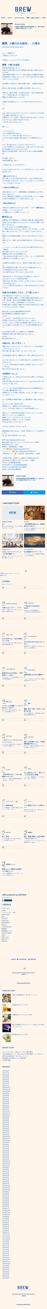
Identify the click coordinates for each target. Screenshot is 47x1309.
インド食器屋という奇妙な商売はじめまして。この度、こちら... (12, 808)
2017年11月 (6, 1237)
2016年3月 (5, 1278)
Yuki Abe (26, 521)
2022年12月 (6, 1112)
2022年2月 (5, 1132)
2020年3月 (5, 1179)
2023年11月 (6, 1089)
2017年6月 (5, 1247)
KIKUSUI (4, 941)
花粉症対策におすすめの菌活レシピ (34, 676)
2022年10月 (6, 1116)
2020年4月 (5, 1177)
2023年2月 (5, 1108)
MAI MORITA (5, 922)
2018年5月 (5, 1225)
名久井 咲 (4, 918)
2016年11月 (6, 1261)
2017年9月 (5, 1241)
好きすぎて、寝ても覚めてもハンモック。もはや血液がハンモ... (11, 710)
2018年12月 (6, 1210)
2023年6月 (5, 1099)
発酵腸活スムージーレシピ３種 (21, 1015)
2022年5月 (5, 1126)
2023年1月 (5, 1110)
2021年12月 (6, 1136)
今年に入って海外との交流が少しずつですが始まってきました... (34, 746)
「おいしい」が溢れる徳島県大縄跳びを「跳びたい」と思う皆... (12, 779)
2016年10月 (6, 1263)
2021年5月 (5, 1151)
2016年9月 (5, 1266)
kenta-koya (5, 920)
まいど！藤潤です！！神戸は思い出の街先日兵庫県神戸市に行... (34, 714)
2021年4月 (5, 1153)
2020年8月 (5, 1169)
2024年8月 (5, 1071)
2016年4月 (5, 1276)
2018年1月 (5, 1233)
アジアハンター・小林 (8, 912)
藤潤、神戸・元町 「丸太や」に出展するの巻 (34, 710)
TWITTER (33, 959)
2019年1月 (5, 1208)
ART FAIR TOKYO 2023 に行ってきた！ (34, 643)
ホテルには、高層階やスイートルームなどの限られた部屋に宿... (34, 529)
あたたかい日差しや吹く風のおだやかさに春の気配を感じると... (12, 643)
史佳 (3, 916)
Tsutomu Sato (6, 549)
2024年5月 (5, 1077)
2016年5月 (5, 1274)
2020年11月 (6, 1163)
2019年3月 (5, 1204)
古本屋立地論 (6, 1060)
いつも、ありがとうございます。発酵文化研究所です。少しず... (34, 679)
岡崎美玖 (4, 929)
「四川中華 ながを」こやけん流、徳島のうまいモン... (12, 775)
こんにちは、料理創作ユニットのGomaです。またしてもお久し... (34, 777)
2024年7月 (5, 1073)
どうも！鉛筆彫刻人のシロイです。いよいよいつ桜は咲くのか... (12, 874)
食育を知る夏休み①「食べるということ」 (25, 995)
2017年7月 (5, 1245)
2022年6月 (5, 1124)
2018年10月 (6, 1214)
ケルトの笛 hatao (28, 549)
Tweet (35, 492)
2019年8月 (5, 1194)
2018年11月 (6, 1212)
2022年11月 (6, 1114)
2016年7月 (5, 1270)
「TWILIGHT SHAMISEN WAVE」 (31, 607)
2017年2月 (5, 1255)
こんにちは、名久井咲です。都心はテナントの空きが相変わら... (12, 745)
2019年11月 (6, 1188)
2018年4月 (5, 1227)
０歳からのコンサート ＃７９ (11, 607)
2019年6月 (5, 1198)
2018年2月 (5, 1231)
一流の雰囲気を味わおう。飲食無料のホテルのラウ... (34, 525)
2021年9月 (5, 1143)
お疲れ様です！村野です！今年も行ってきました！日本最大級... (34, 647)
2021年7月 (5, 1147)
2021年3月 (5, 1155)
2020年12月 (6, 1161)
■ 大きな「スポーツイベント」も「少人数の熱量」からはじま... (12, 556)
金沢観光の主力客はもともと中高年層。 (14, 1058)
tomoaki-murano (7, 927)
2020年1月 (5, 1184)
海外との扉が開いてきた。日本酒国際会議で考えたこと (34, 743)
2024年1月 (5, 1085)
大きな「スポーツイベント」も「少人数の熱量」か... (11, 553)
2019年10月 (6, 1190)
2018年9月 (5, 1216)
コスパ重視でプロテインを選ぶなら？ (34, 806)
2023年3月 (5, 1106)
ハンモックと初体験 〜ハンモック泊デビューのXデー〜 (12, 707)
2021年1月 (5, 1159)
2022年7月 (5, 1122)
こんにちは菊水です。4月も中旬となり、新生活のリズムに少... (11, 839)
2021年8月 (5, 1145)
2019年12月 (6, 1186)
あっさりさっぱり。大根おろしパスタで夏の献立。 (18, 1052)
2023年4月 (5, 1104)
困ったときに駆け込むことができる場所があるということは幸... (12, 527)
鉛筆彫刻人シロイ (7, 931)
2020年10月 (6, 1165)
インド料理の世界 (7, 805)
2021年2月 (5, 1157)
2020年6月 (5, 1173)
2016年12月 (6, 1259)
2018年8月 (5, 1218)
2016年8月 (5, 1268)
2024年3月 (5, 1081)
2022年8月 (5, 1120)
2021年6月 (5, 1149)
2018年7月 (5, 1220)
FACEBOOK (23, 959)
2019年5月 (5, 1200)
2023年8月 (5, 1095)
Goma (3, 935)
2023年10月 (6, 1091)
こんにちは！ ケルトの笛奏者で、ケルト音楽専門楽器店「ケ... (12, 678)
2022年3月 (5, 1130)
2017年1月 (5, 1257)
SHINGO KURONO (7, 521)
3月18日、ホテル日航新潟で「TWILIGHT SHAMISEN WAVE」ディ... (33, 612)
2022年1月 (5, 1134)
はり (3, 524)
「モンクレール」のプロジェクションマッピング (12, 741)
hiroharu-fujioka (18, 47)
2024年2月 (5, 1083)
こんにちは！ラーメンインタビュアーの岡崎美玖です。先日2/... (34, 841)
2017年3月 (5, 1253)
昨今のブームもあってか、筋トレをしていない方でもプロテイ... (34, 810)
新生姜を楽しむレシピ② (19, 1034)
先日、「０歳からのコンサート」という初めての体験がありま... (12, 610)
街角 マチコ (5, 939)
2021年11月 (6, 1138)
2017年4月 (5, 1251)
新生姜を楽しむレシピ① (19, 1005)
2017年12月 (6, 1235)
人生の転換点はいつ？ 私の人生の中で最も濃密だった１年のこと (22, 1054)
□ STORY (6, 581)
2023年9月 (5, 1093)
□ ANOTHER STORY (11, 503)
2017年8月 (5, 1243)
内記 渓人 (4, 925)
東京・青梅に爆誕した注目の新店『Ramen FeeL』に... (34, 837)
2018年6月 (5, 1222)
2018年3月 (5, 1229)
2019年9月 (5, 1192)
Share (13, 492)
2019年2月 (5, 1206)
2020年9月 (5, 1167)
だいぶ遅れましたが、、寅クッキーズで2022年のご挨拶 (34, 774)
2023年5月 (5, 1102)
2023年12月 (6, 1087)
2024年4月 (5, 1079)
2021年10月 (6, 1140)
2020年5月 (5, 1175)
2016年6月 (5, 1272)
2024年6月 (5, 1075)
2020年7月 (5, 1171)
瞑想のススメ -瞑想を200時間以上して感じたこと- (12, 870)
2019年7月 (5, 1196)
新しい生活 (5, 836)
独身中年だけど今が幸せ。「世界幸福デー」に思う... (12, 674)
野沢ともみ (5, 937)
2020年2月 (5, 1181)
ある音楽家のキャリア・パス (33, 552)
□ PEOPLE (6, 905)
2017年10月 (6, 1239)
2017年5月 (5, 1249)
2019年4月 (5, 1202)
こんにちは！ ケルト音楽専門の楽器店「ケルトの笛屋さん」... (34, 554)
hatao (3, 910)
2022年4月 (5, 1128)
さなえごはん (6, 908)
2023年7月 (5, 1097)
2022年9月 (5, 1118)
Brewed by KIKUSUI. (23, 983)
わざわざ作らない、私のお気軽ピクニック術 (12, 640)
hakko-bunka (6, 914)
